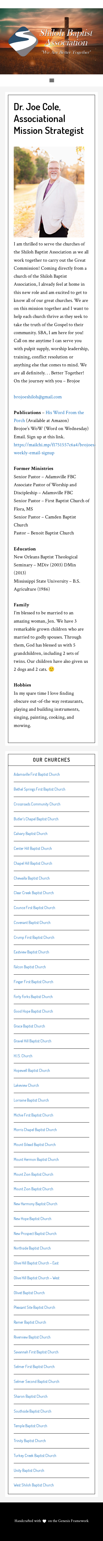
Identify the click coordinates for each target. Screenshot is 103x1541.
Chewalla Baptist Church (32, 878)
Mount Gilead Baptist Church (35, 1144)
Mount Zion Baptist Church (33, 1174)
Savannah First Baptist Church (36, 1352)
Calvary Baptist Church (31, 833)
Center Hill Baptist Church (33, 848)
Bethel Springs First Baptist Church (39, 789)
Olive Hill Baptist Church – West (36, 1277)
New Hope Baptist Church (32, 1218)
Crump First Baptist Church (34, 937)
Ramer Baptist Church (30, 1322)
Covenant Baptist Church (32, 922)
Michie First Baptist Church (33, 1115)
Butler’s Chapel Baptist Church (36, 819)
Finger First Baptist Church (33, 981)
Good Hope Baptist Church (33, 1011)
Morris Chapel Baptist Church (35, 1129)
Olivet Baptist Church (29, 1292)
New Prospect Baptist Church (35, 1233)
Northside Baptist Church (32, 1248)
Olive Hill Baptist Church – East (36, 1263)
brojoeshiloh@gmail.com (38, 397)
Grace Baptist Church (29, 1026)
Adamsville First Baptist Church (37, 774)
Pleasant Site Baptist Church (34, 1307)
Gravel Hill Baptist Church (32, 1041)
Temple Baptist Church (30, 1425)
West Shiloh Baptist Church (34, 1485)
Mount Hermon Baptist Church (36, 1159)
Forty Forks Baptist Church (33, 996)
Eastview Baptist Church (31, 952)
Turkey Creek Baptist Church (35, 1455)
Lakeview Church (26, 1085)
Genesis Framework (73, 1520)
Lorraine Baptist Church (31, 1100)
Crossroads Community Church (37, 804)
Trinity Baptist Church (30, 1440)
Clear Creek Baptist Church (34, 892)
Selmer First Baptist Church (34, 1366)
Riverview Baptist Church (32, 1337)
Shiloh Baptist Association (51, 41)
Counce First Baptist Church (34, 907)
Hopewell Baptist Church (32, 1070)
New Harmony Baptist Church (35, 1203)
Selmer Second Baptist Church (36, 1381)
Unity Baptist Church (29, 1470)
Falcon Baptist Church (30, 966)
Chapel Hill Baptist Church (33, 863)
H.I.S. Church (23, 1055)
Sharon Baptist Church (31, 1396)
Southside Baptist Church (32, 1411)
